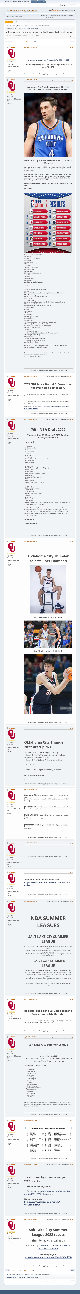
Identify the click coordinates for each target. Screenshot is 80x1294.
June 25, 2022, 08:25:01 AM (30, 789)
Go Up (7, 1270)
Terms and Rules (66, 1292)
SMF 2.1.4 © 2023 (8, 1292)
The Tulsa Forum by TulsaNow (21, 10)
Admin (50, 26)
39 (35, 42)
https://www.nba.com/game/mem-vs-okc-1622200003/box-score (53, 1247)
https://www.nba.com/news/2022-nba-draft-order (47, 884)
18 (22, 42)
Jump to (49, 1281)
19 (24, 42)
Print (72, 42)
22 (31, 42)
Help (59, 1292)
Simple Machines (17, 1292)
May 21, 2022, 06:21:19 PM (30, 376)
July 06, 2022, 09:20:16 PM (30, 1219)
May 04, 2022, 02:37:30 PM (30, 47)
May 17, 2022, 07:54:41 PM (30, 80)
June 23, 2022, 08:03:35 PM (30, 541)
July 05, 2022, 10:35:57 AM (30, 1037)
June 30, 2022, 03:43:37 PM (30, 901)
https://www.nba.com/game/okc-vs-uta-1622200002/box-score (47, 1193)
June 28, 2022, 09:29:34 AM (30, 872)
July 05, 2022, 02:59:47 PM (30, 1120)
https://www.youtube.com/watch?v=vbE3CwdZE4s (48, 1257)
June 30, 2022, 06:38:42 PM (30, 999)
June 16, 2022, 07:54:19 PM (30, 419)
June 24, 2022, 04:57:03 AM (30, 728)
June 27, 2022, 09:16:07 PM (30, 843)
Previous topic (61, 37)
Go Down (8, 42)
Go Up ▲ (73, 1292)
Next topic (70, 37)
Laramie (12, 47)
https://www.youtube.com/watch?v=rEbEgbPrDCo (42, 1203)
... (21, 42)
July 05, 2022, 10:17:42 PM (30, 1164)
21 (29, 42)
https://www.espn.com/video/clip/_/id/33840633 (48, 60)
